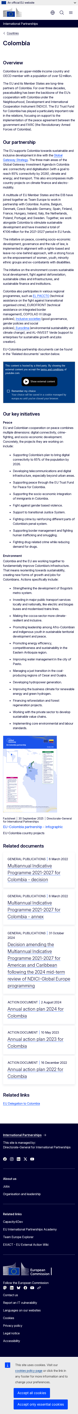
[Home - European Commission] (12, 12)
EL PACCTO (41, 296)
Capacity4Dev (13, 1222)
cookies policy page (28, 1371)
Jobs (6, 1186)
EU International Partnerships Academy (30, 1229)
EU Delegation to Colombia (21, 1103)
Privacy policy (12, 1325)
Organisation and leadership (22, 1194)
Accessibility (11, 1341)
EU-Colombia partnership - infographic (33, 827)
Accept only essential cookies (40, 1404)
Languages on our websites (22, 1310)
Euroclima (22, 328)
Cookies (8, 1318)
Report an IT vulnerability (20, 1303)
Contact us (10, 1295)
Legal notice (11, 1333)
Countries (13, 33)
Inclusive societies (28, 319)
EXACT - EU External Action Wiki (25, 1245)
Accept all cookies (31, 1393)
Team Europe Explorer (18, 1237)
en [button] (52, 12)
